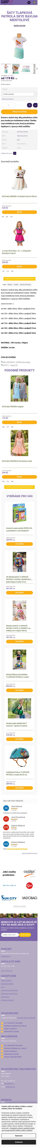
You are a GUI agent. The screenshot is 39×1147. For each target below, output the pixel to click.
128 (12, 427)
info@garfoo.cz (6, 956)
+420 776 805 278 (6, 971)
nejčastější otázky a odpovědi (26, 1018)
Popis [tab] (4, 284)
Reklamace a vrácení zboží (9, 993)
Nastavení (18, 1136)
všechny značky (19, 906)
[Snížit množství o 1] (35, 105)
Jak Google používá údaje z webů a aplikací (17, 1130)
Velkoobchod (5, 997)
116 (11, 217)
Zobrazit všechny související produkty (19, 279)
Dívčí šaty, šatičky (22, 132)
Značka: (19, 25)
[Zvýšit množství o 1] (29, 105)
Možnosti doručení (8, 99)
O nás (3, 987)
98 (3, 217)
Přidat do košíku (19, 112)
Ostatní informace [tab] (25, 284)
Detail (19, 212)
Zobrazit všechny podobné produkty (19, 487)
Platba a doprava (6, 980)
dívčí (18, 140)
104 (7, 217)
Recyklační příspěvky (7, 1000)
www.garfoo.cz (9, 1083)
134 (12, 271)
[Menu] (34, 2)
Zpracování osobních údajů (9, 990)
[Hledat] (24, 2)
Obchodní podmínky (7, 984)
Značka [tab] (16, 284)
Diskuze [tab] (10, 284)
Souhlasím (19, 1142)
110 (3, 271)
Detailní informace (6, 153)
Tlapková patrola (22, 136)
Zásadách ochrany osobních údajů (22, 1128)
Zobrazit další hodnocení (29, 853)
